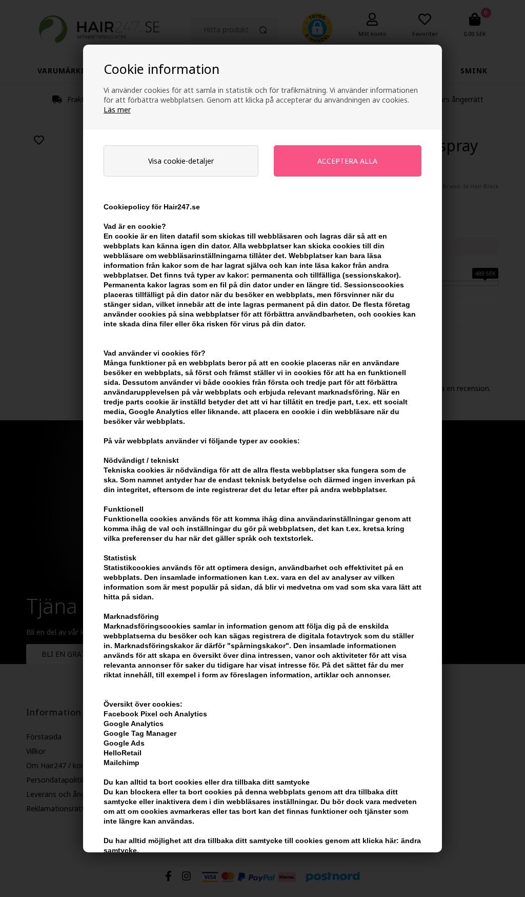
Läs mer (117, 109)
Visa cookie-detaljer (181, 161)
